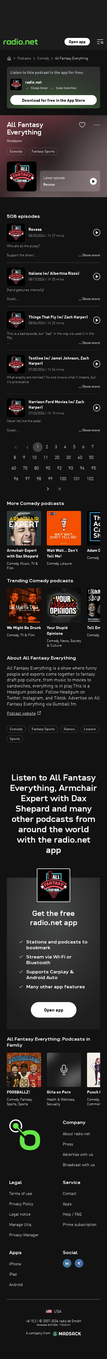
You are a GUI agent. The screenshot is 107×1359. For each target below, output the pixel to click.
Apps (67, 1204)
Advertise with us (78, 1155)
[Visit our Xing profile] (79, 1263)
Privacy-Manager (24, 1235)
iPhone (15, 1264)
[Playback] (93, 181)
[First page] (16, 447)
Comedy (16, 151)
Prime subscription (79, 1225)
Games (69, 729)
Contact (69, 1194)
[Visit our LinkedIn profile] (67, 1263)
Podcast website (21, 714)
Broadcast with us (79, 1165)
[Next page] (48, 488)
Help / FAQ (72, 1214)
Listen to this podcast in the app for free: (47, 73)
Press (68, 1144)
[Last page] (59, 488)
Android (16, 1285)
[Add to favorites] (82, 124)
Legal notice (20, 1214)
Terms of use (20, 1194)
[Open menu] (100, 41)
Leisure (90, 729)
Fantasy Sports (43, 151)
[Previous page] (27, 447)
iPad (13, 1274)
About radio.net (76, 1134)
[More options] (97, 125)
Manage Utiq (20, 1225)
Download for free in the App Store (53, 101)
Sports (15, 739)
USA (57, 1312)
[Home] (9, 58)
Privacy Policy (21, 1204)
